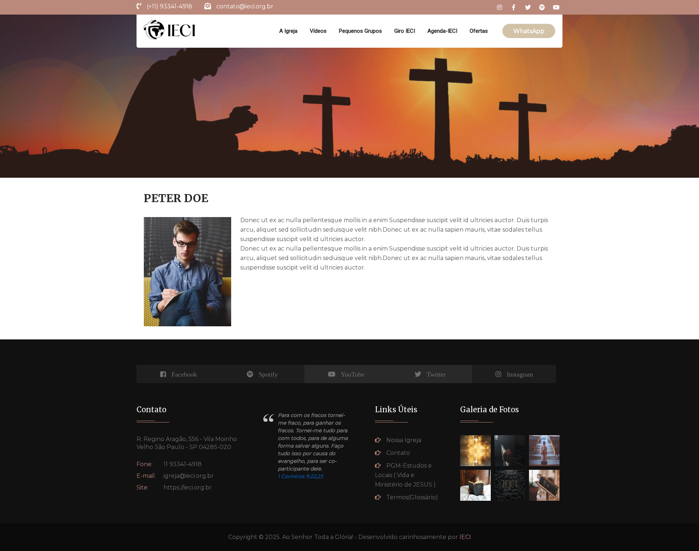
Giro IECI (404, 31)
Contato (398, 452)
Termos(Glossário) (412, 497)
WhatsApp (528, 31)
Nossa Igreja (403, 440)
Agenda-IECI (442, 31)
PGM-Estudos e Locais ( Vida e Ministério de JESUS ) (405, 475)
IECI (465, 537)
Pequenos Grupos (360, 31)
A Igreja (288, 31)
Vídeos (318, 31)
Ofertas (479, 31)
